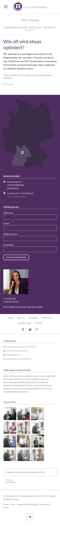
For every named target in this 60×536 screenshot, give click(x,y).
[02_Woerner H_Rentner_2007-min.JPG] (23, 413)
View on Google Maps (16, 196)
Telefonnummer (10, 234)
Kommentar (8, 245)
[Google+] (37, 329)
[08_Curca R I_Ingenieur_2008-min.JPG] (23, 441)
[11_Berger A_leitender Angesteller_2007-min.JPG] (23, 454)
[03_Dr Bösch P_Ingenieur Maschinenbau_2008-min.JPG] (37, 413)
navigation (6, 6)
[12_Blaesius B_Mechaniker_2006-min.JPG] (37, 454)
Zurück (10, 84)
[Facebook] (23, 329)
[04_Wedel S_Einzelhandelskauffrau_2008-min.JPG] (9, 427)
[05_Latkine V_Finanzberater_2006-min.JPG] (23, 427)
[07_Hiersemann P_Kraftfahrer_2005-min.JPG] (9, 441)
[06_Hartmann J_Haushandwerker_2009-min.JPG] (37, 427)
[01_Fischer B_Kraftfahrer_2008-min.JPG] (9, 413)
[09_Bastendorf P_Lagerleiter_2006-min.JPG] (37, 441)
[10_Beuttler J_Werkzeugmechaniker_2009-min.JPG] (9, 454)
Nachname (8, 212)
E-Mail (7, 223)
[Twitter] (30, 329)
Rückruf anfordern (16, 257)
